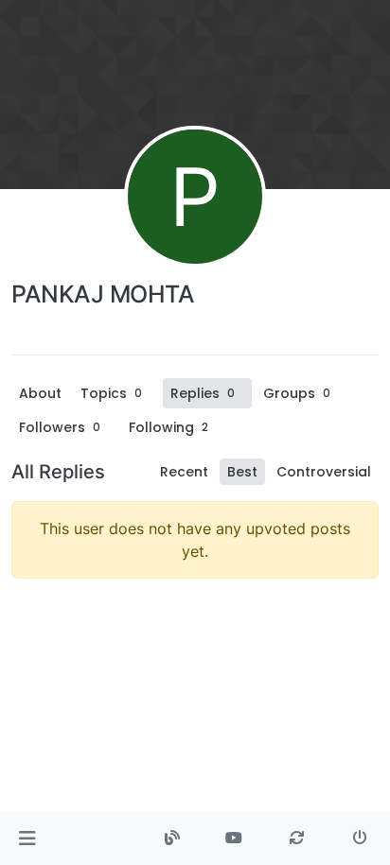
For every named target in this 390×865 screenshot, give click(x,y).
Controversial (323, 471)
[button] (27, 838)
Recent (184, 471)
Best (242, 471)
